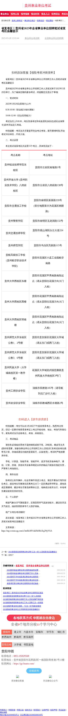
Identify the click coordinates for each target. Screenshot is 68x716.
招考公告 (15, 14)
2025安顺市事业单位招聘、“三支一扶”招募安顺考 (22, 606)
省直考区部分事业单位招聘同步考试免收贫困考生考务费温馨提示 (23, 583)
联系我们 (36, 710)
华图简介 (3, 710)
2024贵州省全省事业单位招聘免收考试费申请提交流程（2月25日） (23, 570)
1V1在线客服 (17, 54)
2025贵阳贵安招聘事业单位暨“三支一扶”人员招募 (22, 596)
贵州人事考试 (17, 20)
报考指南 (25, 14)
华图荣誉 (11, 710)
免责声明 (53, 710)
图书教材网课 (51, 47)
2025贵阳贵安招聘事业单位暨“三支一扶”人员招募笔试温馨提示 (32, 552)
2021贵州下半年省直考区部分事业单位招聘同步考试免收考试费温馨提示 (23, 580)
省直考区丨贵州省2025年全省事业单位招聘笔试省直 (23, 593)
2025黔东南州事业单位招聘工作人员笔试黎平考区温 (23, 599)
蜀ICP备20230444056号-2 (9, 715)
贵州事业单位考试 (38, 5)
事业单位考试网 (32, 38)
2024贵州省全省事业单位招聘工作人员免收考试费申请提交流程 (23, 573)
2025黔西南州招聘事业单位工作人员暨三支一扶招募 (23, 603)
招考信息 (40, 20)
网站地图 (3, 712)
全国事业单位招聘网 (54, 38)
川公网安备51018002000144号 (31, 715)
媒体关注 (28, 710)
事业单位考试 (29, 20)
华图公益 (20, 710)
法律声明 (45, 710)
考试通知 (49, 20)
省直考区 (20, 566)
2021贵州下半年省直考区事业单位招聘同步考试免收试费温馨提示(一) (23, 577)
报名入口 (45, 14)
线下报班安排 (51, 54)
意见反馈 (62, 710)
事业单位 (5, 14)
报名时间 (35, 14)
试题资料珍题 (17, 47)
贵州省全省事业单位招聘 (37, 566)
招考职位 (55, 14)
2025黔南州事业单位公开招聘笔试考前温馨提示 (21, 609)
